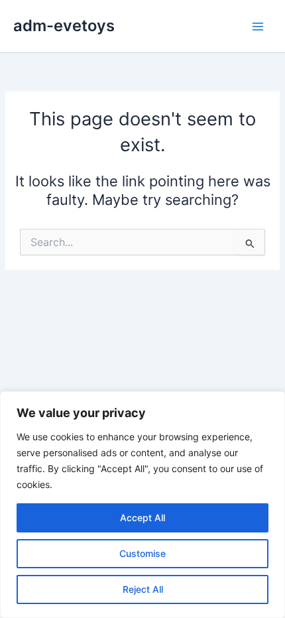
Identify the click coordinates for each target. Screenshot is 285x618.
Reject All (143, 589)
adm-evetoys (64, 25)
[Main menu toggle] (258, 26)
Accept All (142, 517)
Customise (142, 553)
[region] (142, 504)
